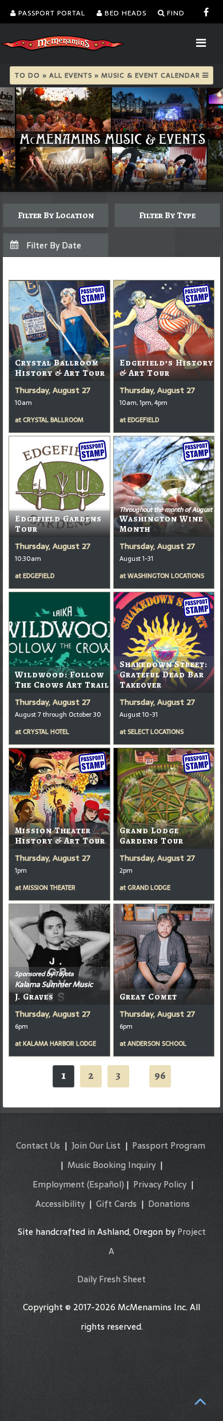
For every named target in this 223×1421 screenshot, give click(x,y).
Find (175, 13)
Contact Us (38, 1145)
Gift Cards (116, 1204)
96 (160, 1075)
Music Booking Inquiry (111, 1165)
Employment (59, 1184)
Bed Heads (124, 13)
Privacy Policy (159, 1184)
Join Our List (96, 1145)
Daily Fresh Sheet (111, 1279)
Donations (169, 1204)
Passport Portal (50, 13)
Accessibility (60, 1204)
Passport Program (168, 1145)
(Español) (105, 1184)
